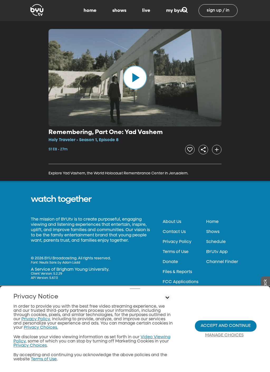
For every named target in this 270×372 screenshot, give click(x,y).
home (90, 10)
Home (212, 222)
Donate (170, 262)
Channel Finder (222, 262)
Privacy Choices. (41, 328)
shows (119, 10)
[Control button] (167, 297)
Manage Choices (224, 335)
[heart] (190, 149)
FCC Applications (180, 282)
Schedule (216, 242)
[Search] (184, 10)
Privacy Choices (30, 346)
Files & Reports (177, 272)
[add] (216, 149)
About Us (172, 222)
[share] (203, 149)
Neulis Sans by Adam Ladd (59, 262)
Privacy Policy (177, 242)
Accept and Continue (226, 326)
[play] (135, 77)
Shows (212, 232)
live (146, 10)
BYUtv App (217, 252)
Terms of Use (176, 252)
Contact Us (174, 232)
